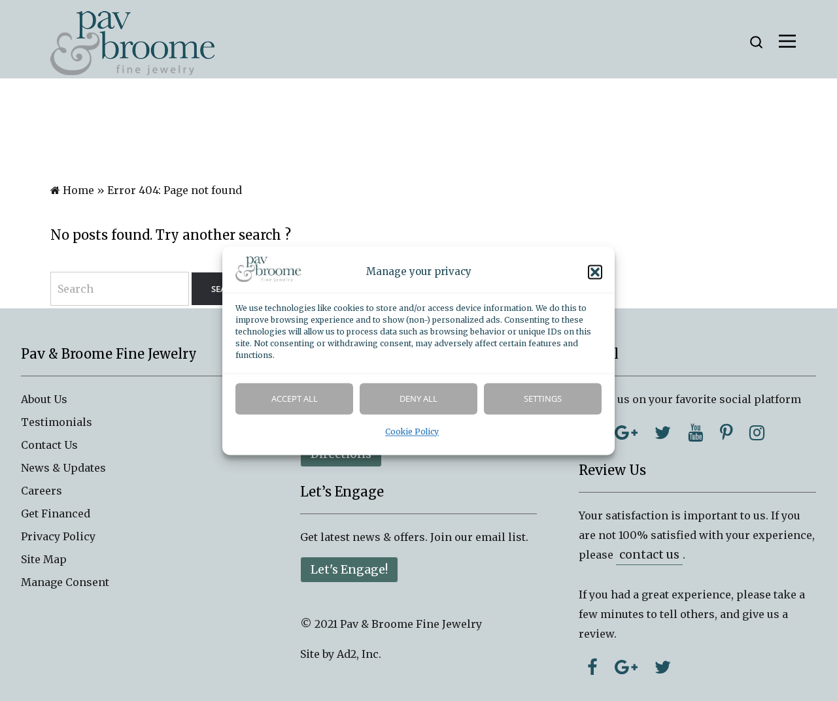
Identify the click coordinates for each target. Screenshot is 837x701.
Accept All (294, 398)
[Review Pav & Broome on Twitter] (662, 667)
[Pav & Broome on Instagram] (757, 432)
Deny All (418, 398)
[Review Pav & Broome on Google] (626, 667)
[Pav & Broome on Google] (626, 432)
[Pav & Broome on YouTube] (695, 432)
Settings (543, 398)
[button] (595, 271)
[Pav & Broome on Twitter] (662, 432)
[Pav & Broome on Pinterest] (726, 432)
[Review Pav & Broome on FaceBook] (592, 667)
